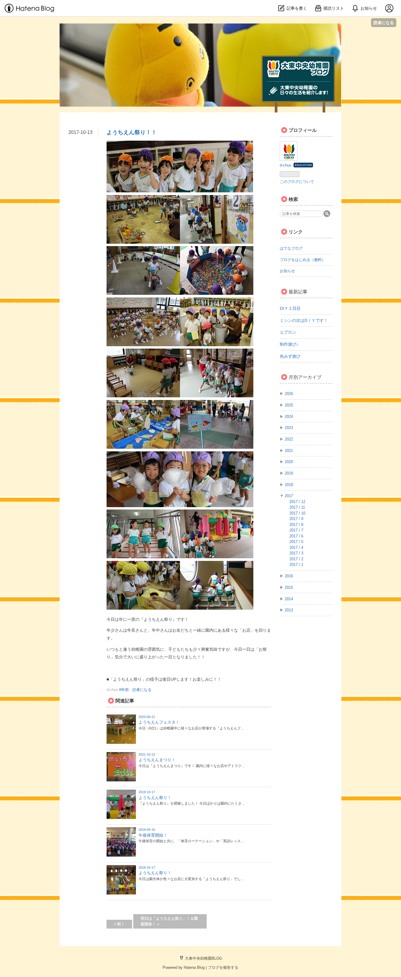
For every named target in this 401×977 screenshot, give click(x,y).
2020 (289, 462)
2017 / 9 (296, 519)
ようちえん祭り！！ (132, 132)
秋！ (119, 924)
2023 (289, 428)
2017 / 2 (296, 559)
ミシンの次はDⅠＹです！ (304, 320)
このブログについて (297, 181)
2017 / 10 (297, 513)
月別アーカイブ (305, 377)
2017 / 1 (296, 564)
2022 (289, 439)
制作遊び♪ (289, 344)
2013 (289, 610)
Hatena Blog (194, 967)
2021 (289, 450)
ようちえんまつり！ (157, 759)
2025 (289, 405)
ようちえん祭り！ (155, 797)
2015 (289, 587)
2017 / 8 (296, 524)
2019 (289, 473)
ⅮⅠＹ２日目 (290, 308)
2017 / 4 (296, 547)
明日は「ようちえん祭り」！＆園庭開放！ (169, 921)
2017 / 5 (296, 541)
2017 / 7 (296, 530)
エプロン (288, 332)
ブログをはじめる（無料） (303, 260)
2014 (289, 599)
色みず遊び (290, 356)
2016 (289, 576)
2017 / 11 (297, 507)
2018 (289, 484)
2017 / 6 (296, 536)
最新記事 (298, 291)
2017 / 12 (297, 502)
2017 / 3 (296, 553)
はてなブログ (291, 248)
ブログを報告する (223, 967)
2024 (289, 416)
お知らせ (287, 271)
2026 (289, 393)
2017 (289, 496)
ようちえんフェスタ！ (159, 722)
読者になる (383, 22)
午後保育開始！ (153, 835)
